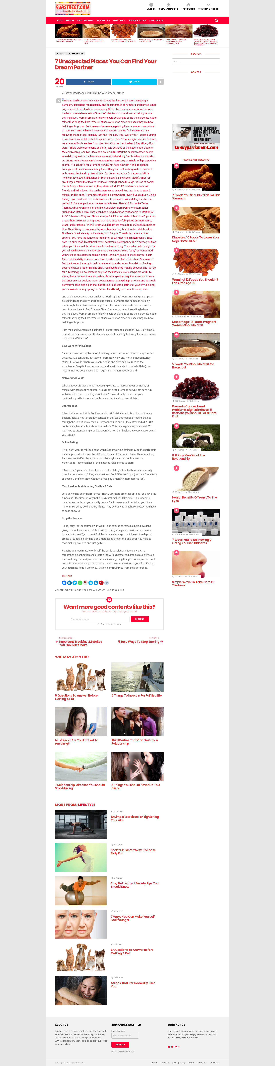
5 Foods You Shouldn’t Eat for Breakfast (151, 40)
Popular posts (168, 8)
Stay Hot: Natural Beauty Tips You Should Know (135, 885)
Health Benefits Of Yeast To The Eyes (194, 499)
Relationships (85, 20)
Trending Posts (208, 8)
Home (59, 20)
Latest (151, 8)
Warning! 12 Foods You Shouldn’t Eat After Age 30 (123, 40)
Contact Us (156, 20)
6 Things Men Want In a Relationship (188, 457)
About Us (165, 1062)
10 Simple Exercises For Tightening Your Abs (135, 818)
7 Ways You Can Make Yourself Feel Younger (133, 918)
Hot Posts (188, 8)
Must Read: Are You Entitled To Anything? (76, 742)
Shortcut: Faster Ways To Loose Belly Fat (133, 851)
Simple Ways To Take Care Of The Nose (193, 583)
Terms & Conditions (197, 1062)
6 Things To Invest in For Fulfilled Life (136, 695)
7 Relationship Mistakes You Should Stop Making (80, 786)
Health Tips (103, 20)
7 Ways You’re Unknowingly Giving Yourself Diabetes (191, 541)
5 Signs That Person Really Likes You (133, 984)
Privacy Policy (137, 20)
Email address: (118, 1031)
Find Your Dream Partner (91, 590)
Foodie (70, 20)
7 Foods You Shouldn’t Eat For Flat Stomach (68, 40)
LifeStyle (118, 20)
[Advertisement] (196, 97)
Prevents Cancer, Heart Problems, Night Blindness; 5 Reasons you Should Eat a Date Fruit (205, 42)
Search (216, 20)
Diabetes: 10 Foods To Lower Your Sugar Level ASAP (94, 41)
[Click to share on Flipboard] (85, 582)
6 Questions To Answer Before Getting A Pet (76, 697)
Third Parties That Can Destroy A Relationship (134, 742)
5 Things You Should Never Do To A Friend (135, 786)
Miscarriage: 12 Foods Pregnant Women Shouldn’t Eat (176, 41)
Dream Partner (65, 590)
